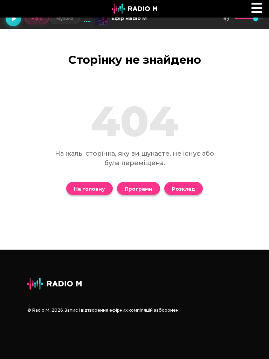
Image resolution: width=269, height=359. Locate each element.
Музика (65, 18)
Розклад (183, 189)
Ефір (37, 18)
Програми (138, 189)
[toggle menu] (257, 8)
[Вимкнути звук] (226, 18)
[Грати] (13, 18)
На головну (89, 189)
